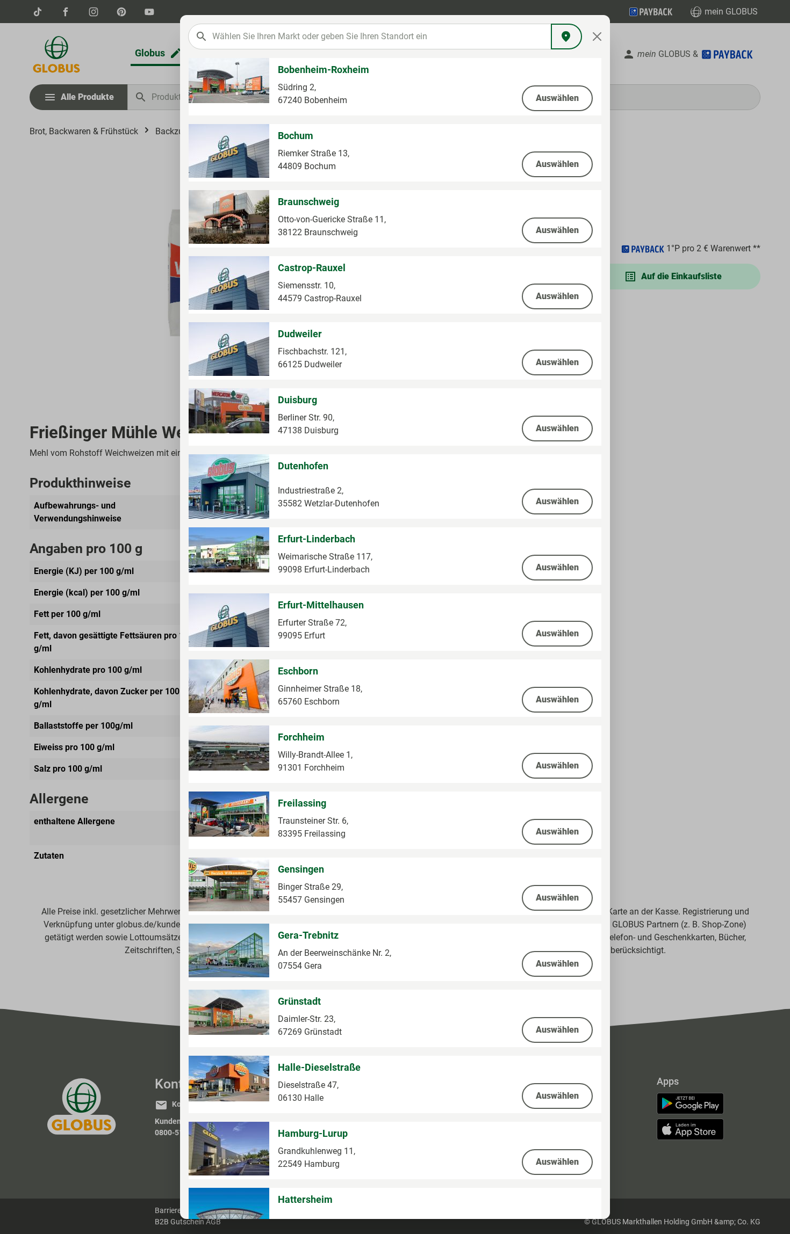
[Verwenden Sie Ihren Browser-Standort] (566, 36)
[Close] (597, 36)
